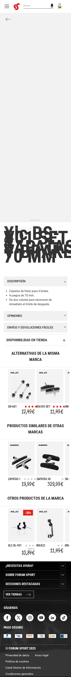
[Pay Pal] (7, 635)
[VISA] (18, 635)
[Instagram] (29, 617)
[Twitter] (18, 617)
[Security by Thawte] (41, 635)
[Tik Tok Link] (63, 617)
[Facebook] (7, 617)
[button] (63, 664)
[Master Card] (29, 635)
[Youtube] (41, 617)
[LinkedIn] (52, 617)
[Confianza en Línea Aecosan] (52, 635)
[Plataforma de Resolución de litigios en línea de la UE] (63, 635)
